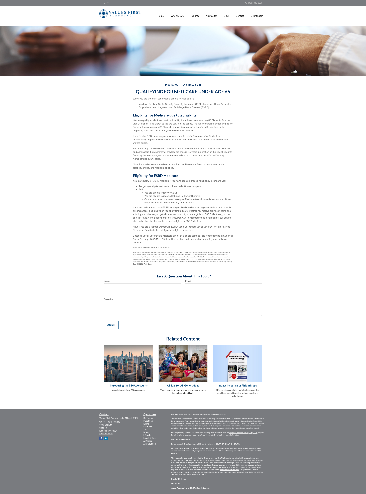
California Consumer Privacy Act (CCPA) (243, 432)
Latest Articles (149, 438)
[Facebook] (108, 2)
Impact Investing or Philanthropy (237, 385)
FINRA (208, 448)
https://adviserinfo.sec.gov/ (229, 469)
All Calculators (149, 443)
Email (188, 281)
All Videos (147, 440)
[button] (177, 16)
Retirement (148, 418)
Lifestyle (147, 435)
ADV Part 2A (175, 483)
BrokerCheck (221, 414)
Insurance (147, 426)
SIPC (213, 448)
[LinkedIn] (104, 2)
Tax (145, 429)
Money (146, 432)
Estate (146, 423)
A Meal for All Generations (183, 385)
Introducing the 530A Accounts (129, 385)
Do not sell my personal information (226, 435)
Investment (148, 420)
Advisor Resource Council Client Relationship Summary (190, 488)
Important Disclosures (179, 479)
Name (107, 281)
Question (109, 299)
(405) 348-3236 (255, 2)
